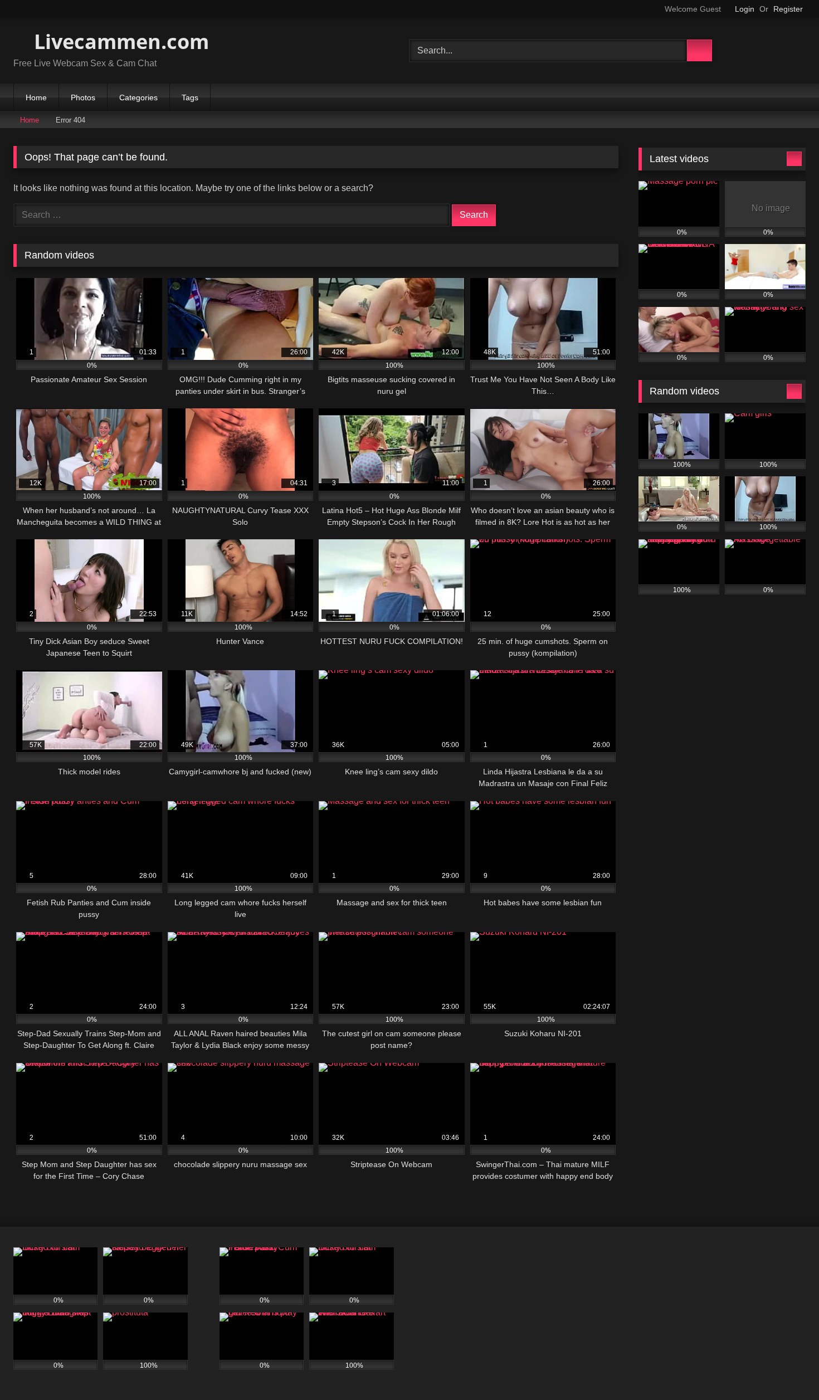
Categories (138, 97)
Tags (190, 97)
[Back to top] (785, 1367)
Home (36, 97)
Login (744, 8)
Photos (83, 97)
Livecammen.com (119, 41)
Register (788, 8)
